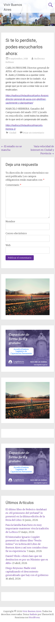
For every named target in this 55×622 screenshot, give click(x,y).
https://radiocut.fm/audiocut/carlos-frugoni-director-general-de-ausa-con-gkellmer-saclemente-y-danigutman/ (27, 99)
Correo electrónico (16, 233)
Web (8, 245)
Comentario (13, 184)
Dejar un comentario (33, 132)
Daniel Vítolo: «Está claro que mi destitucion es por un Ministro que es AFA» (27, 560)
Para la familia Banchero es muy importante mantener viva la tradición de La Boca (27, 528)
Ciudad (12, 132)
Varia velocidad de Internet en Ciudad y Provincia (42, 150)
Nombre (10, 221)
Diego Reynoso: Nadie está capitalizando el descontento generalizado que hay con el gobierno (27, 572)
